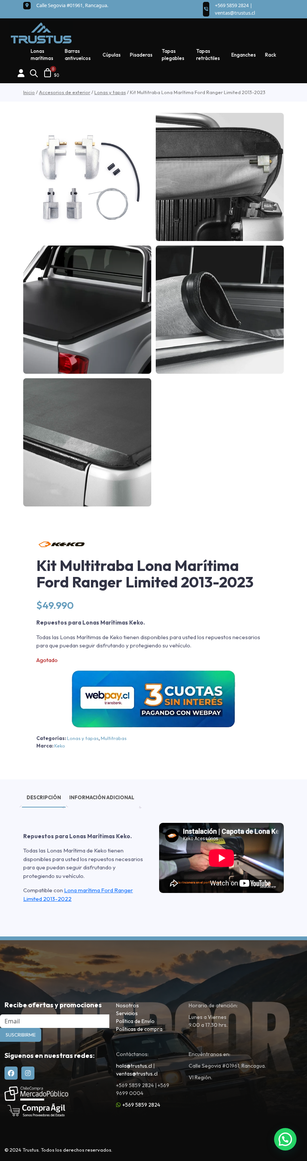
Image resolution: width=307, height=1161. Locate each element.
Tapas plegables (173, 54)
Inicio (29, 92)
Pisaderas (141, 55)
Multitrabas (114, 738)
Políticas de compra (139, 1029)
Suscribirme (21, 1035)
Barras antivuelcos (78, 54)
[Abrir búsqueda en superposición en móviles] (33, 72)
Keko (59, 746)
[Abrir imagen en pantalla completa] (87, 177)
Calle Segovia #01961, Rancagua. (72, 5)
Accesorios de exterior (64, 92)
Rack (270, 55)
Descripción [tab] (44, 797)
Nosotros (127, 1005)
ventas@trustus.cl (235, 12)
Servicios (127, 1013)
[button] (285, 1139)
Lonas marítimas (42, 54)
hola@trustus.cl (134, 1065)
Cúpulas (112, 55)
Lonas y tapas (110, 92)
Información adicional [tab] (101, 797)
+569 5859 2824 (141, 1104)
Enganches (243, 55)
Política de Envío (135, 1021)
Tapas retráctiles (208, 54)
